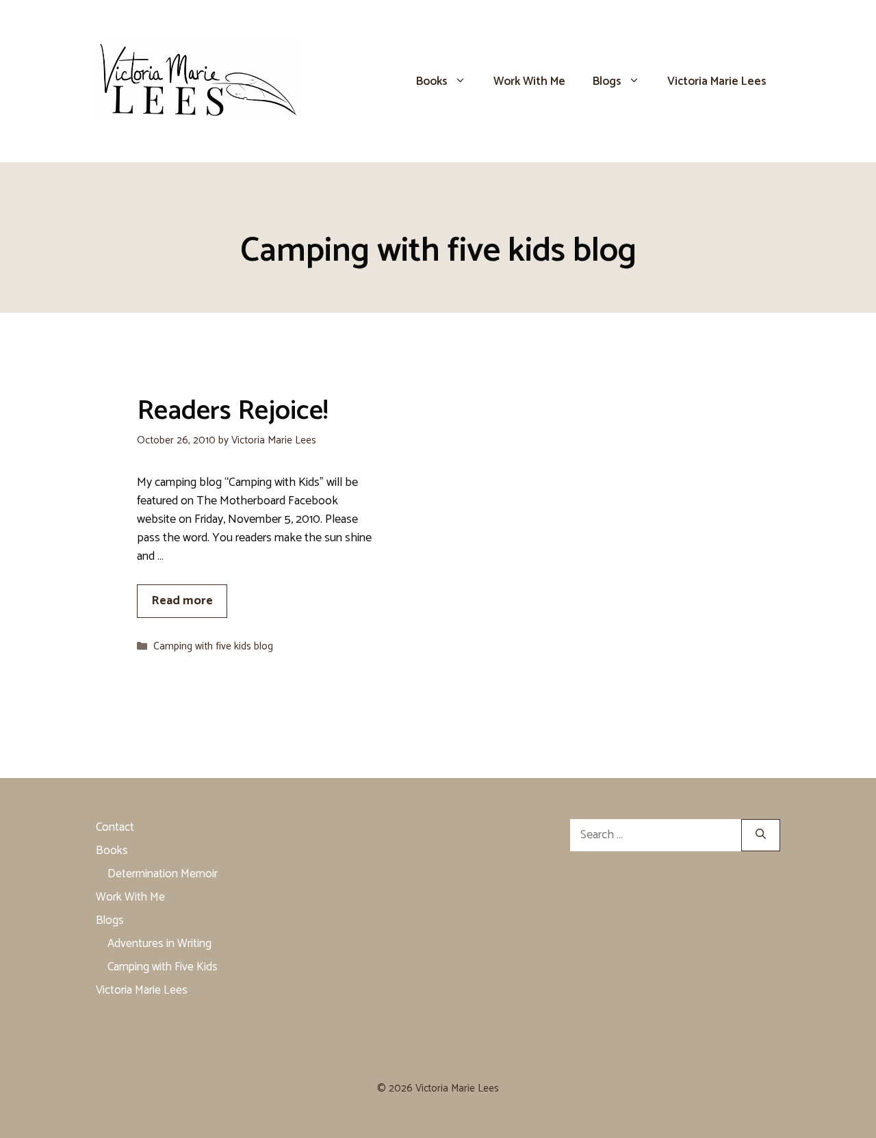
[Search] (760, 835)
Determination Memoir (162, 873)
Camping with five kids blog (213, 646)
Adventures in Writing (159, 943)
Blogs (607, 81)
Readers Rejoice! (232, 411)
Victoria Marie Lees (716, 81)
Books (432, 81)
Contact (115, 827)
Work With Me (529, 81)
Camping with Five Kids (162, 967)
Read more (182, 601)
